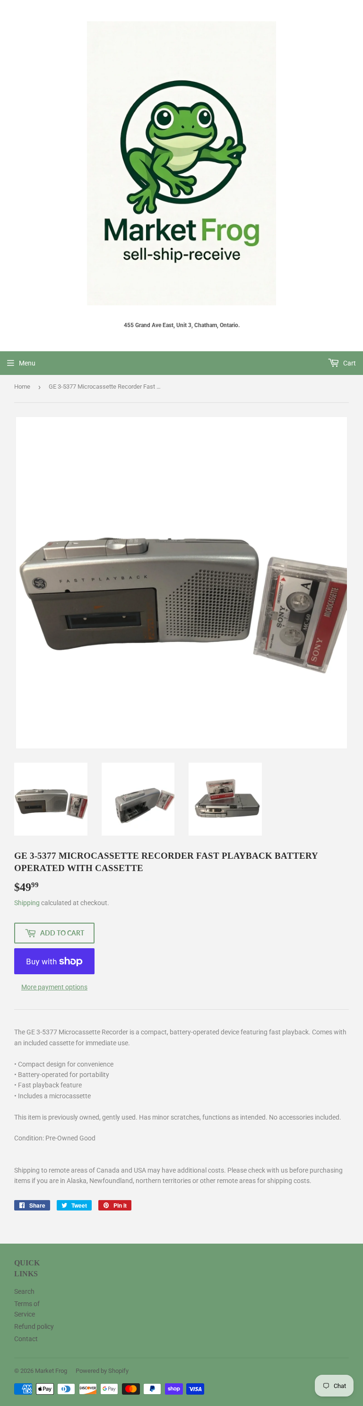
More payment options (54, 987)
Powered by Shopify (102, 1370)
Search (24, 1291)
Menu (27, 363)
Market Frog (51, 1370)
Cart (349, 363)
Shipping (27, 903)
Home (22, 386)
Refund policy (34, 1326)
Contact (26, 1339)
